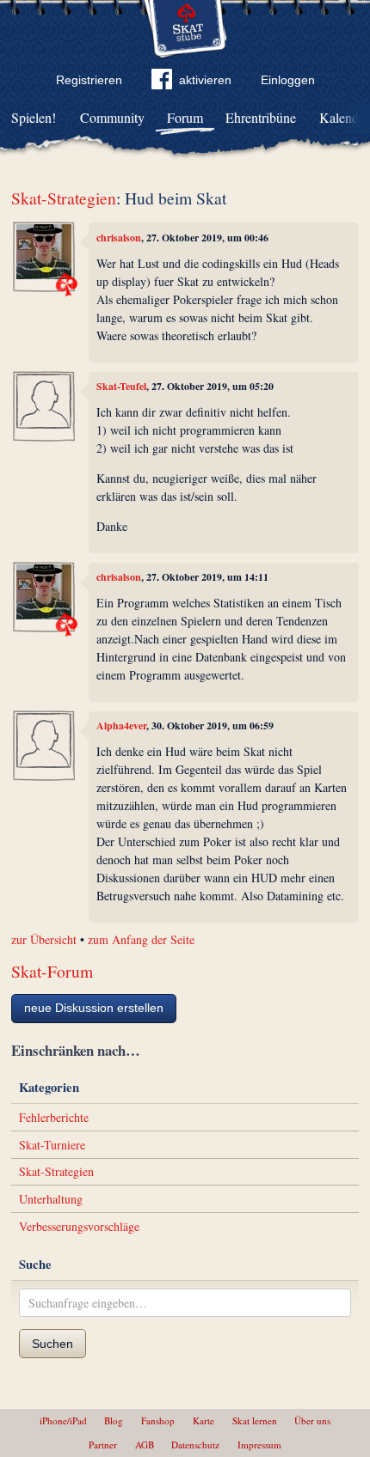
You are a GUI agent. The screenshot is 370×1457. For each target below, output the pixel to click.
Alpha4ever (121, 725)
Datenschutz (195, 1444)
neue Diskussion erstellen (93, 1008)
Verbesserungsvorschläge (79, 1226)
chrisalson (118, 237)
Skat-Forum (52, 971)
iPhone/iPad (63, 1420)
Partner (103, 1444)
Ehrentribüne (260, 117)
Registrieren (89, 80)
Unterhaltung (51, 1199)
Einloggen (288, 80)
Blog (113, 1420)
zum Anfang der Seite (141, 939)
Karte (203, 1420)
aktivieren (205, 80)
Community (112, 117)
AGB (144, 1444)
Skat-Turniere (52, 1145)
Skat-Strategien (63, 198)
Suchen (52, 1343)
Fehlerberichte (54, 1117)
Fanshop (158, 1420)
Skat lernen (254, 1420)
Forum (185, 117)
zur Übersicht (44, 939)
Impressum (259, 1444)
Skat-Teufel (121, 386)
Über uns (312, 1420)
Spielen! (33, 117)
